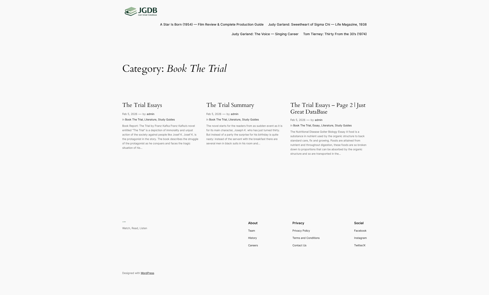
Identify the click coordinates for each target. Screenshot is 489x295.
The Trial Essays (142, 105)
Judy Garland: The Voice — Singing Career (265, 34)
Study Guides (166, 119)
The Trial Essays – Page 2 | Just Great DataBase (327, 109)
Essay (316, 125)
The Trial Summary (230, 105)
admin (150, 114)
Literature (150, 119)
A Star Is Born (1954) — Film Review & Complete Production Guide (212, 24)
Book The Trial (134, 119)
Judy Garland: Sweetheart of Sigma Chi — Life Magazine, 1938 (317, 24)
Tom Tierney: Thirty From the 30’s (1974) (335, 34)
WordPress (147, 273)
